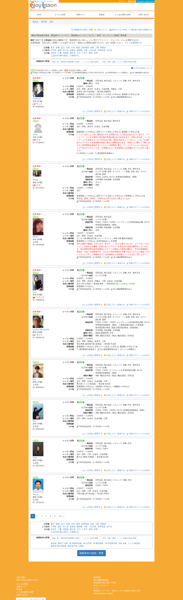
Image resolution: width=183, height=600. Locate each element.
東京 (53, 47)
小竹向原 (92, 50)
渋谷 (73, 47)
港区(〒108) (63, 543)
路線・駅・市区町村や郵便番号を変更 (66, 62)
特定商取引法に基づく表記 (105, 583)
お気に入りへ (102, 30)
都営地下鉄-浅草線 (58, 546)
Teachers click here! (145, 1)
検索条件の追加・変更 (83, 30)
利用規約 (97, 577)
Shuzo (35, 494)
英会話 (35, 22)
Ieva (34, 292)
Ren (34, 379)
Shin (34, 421)
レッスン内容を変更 (91, 62)
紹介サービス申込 (119, 30)
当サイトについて (101, 585)
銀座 (59, 50)
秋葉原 (103, 47)
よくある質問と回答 (122, 15)
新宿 (78, 47)
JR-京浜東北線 (111, 543)
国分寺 (72, 53)
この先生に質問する (93, 111)
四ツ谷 (65, 50)
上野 (97, 47)
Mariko (35, 237)
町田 (96, 53)
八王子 (84, 53)
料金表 (101, 15)
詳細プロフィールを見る (139, 111)
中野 (85, 50)
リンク (96, 588)
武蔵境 (65, 53)
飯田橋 (79, 50)
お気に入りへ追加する (115, 111)
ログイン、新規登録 (127, 1)
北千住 (109, 50)
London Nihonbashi (41, 329)
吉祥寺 (53, 53)
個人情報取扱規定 (101, 580)
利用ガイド (80, 15)
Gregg (35, 180)
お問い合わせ (143, 15)
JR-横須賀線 (98, 543)
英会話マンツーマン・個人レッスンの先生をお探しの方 (117, 591)
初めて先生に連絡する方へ (27, 580)
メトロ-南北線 (134, 543)
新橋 (58, 47)
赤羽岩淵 (101, 50)
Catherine (37, 98)
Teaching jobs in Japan (103, 593)
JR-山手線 (87, 543)
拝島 (91, 53)
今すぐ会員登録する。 (134, 43)
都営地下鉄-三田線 (75, 546)
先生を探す (21, 577)
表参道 (72, 50)
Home (39, 15)
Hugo (35, 458)
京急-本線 (122, 543)
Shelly (35, 134)
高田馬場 (85, 47)
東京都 (44, 22)
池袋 (92, 47)
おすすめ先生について (143, 68)
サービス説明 (60, 15)
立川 (79, 53)
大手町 (53, 50)
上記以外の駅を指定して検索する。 (66, 55)
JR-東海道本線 (75, 543)
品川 (63, 47)
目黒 (68, 47)
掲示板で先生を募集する (141, 30)
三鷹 (59, 53)
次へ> (61, 516)
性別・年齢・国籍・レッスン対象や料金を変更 (119, 62)
